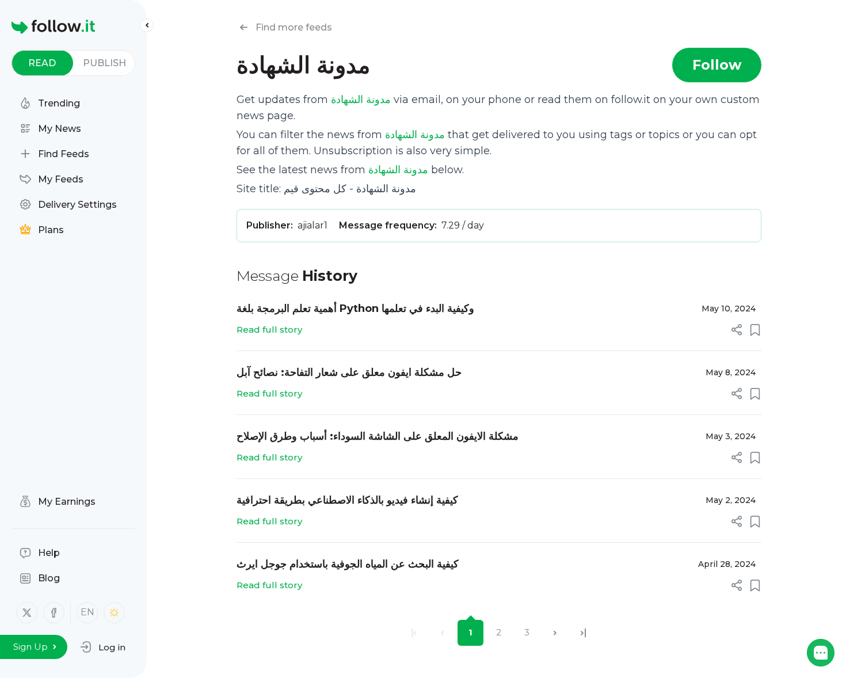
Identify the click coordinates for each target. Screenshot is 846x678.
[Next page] (555, 633)
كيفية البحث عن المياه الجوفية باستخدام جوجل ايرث (348, 564)
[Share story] (736, 329)
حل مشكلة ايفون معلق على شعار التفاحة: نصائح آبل (349, 372)
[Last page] (583, 633)
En (87, 612)
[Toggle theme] (114, 613)
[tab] (42, 63)
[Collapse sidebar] (147, 25)
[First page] (414, 633)
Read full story (269, 329)
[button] (103, 647)
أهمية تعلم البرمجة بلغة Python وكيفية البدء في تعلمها (355, 308)
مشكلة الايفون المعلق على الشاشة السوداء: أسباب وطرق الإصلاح (378, 436)
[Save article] (755, 329)
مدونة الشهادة (361, 99)
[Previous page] (442, 633)
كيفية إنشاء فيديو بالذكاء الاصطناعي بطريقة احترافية (347, 500)
